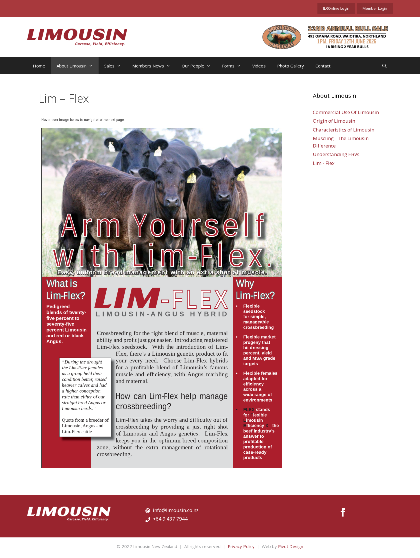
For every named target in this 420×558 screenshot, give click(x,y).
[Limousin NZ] (77, 36)
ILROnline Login (336, 8)
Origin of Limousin (334, 120)
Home (39, 66)
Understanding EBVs (336, 154)
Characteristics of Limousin (343, 129)
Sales (109, 66)
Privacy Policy (241, 546)
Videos (259, 66)
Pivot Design (290, 546)
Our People (193, 66)
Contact (323, 66)
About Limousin (72, 66)
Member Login (375, 8)
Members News (148, 66)
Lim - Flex (324, 163)
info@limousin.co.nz (176, 510)
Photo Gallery (290, 66)
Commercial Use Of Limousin (346, 112)
